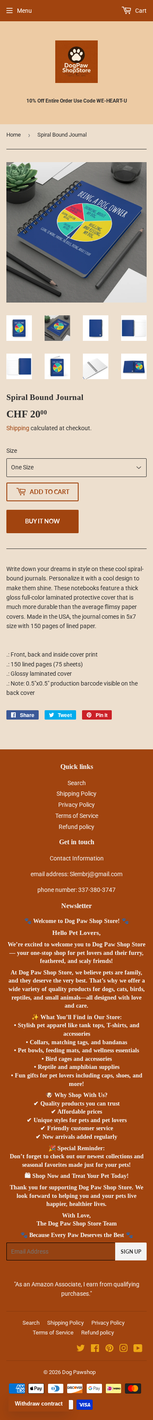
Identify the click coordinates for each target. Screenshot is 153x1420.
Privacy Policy (76, 804)
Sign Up (131, 1252)
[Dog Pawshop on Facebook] (95, 1349)
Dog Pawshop (79, 1372)
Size (11, 450)
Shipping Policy (76, 793)
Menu (24, 10)
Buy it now (42, 521)
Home (13, 134)
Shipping (17, 428)
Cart (140, 10)
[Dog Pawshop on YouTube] (137, 1349)
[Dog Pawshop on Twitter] (80, 1349)
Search (77, 783)
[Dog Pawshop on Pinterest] (109, 1349)
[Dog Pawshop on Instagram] (123, 1349)
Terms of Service (76, 815)
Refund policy (76, 826)
